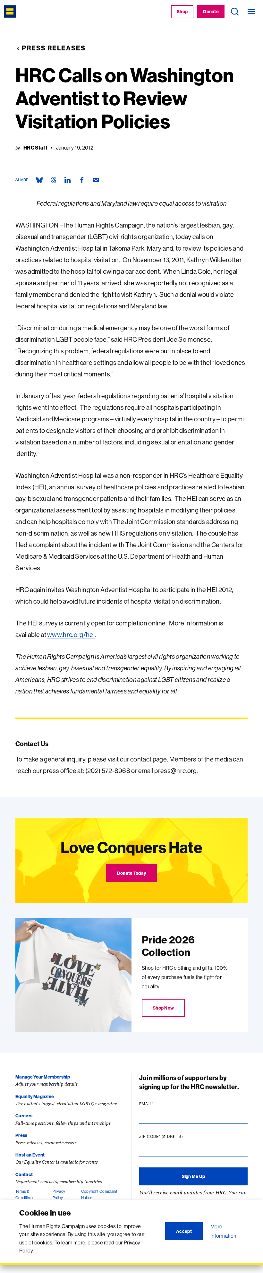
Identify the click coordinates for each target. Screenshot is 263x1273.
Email (158, 1104)
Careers (23, 1116)
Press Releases (54, 48)
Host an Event (30, 1155)
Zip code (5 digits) (173, 1136)
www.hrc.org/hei (71, 635)
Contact (24, 1174)
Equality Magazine (34, 1096)
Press (21, 1135)
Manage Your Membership (42, 1077)
